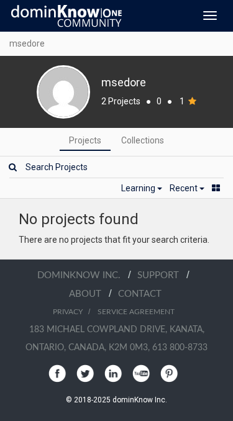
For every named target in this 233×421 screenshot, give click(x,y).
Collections (142, 140)
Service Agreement (136, 311)
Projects (85, 140)
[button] (141, 188)
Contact (140, 294)
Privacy (68, 311)
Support (161, 275)
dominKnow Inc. (82, 275)
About (89, 294)
